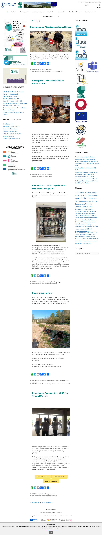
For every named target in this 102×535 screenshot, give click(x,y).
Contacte (63, 516)
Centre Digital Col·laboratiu (11, 138)
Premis (93, 236)
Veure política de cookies (51, 530)
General (66, 380)
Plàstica (83, 236)
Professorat (78, 238)
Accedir (99, 7)
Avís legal (31, 516)
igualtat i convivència (86, 234)
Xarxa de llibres (86, 243)
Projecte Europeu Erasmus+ (12, 134)
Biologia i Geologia (52, 283)
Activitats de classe (41, 71)
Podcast (88, 236)
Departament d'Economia (88, 218)
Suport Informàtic (48, 16)
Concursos (78, 209)
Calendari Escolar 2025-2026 (12, 101)
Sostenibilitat (33, 382)
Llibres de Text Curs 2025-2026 (13, 91)
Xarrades (49, 174)
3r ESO (80, 195)
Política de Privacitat (39, 516)
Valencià (44, 174)
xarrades (49, 176)
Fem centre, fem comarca (11, 126)
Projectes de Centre (74, 12)
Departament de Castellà (82, 220)
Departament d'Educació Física (88, 213)
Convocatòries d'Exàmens (80, 211)
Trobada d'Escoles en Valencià (89, 241)
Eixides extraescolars (58, 380)
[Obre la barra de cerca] (58, 16)
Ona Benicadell (23, 12)
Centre (13, 12)
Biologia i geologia (56, 282)
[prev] (36, 111)
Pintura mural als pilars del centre (85, 157)
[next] (66, 111)
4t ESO (92, 195)
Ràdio (83, 239)
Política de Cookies (50, 516)
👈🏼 (7, 12)
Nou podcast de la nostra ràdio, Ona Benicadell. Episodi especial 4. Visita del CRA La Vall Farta (86, 181)
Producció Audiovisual (38, 12)
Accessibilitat (70, 516)
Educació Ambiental (79, 229)
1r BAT (77, 193)
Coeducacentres (8, 136)
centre (83, 204)
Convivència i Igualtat (87, 209)
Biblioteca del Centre (10, 131)
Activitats (38, 69)
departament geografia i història (55, 71)
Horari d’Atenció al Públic (11, 98)
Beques (89, 201)
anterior (33, 502)
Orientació (50, 12)
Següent (49, 502)
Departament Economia (85, 224)
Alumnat (85, 201)
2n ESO (92, 193)
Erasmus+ (91, 232)
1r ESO (34, 69)
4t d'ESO (86, 195)
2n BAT (87, 193)
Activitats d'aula (46, 282)
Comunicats (87, 206)
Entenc (50, 532)
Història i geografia (47, 69)
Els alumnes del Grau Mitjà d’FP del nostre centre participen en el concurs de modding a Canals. (86, 174)
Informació (61, 12)
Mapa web (58, 516)
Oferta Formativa (89, 12)
